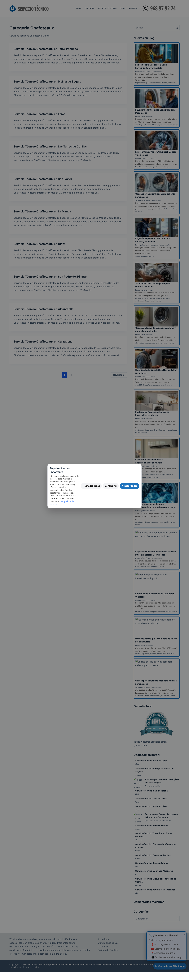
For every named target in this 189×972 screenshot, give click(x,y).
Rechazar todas (91, 485)
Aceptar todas (129, 485)
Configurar (111, 485)
